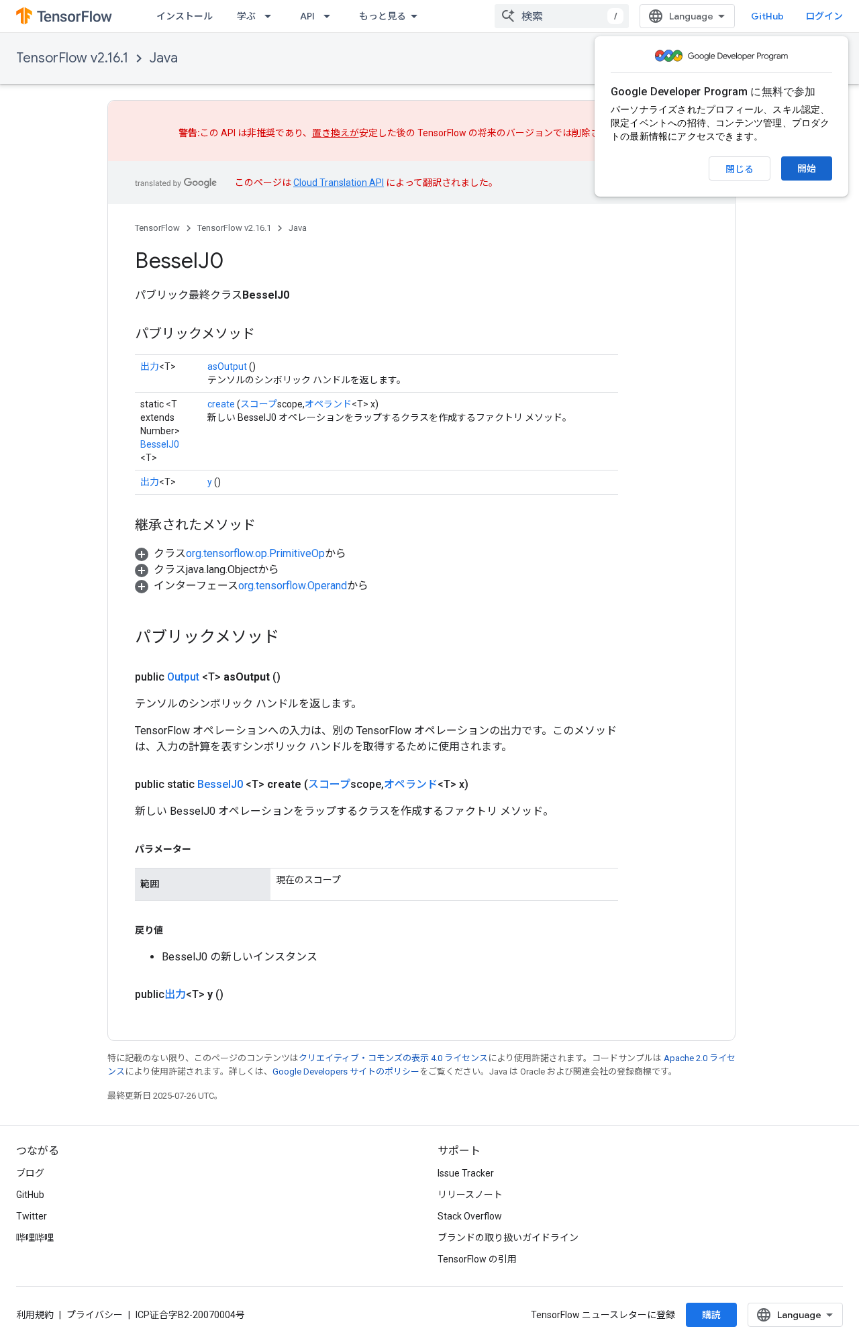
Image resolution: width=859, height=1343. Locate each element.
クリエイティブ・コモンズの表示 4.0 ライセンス (393, 1058)
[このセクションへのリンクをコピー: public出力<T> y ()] (239, 995)
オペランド (328, 404)
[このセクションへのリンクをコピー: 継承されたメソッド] (269, 526)
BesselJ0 (159, 444)
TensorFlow (157, 228)
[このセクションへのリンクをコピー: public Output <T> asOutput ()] (296, 677)
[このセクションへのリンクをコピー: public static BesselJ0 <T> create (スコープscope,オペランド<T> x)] (484, 785)
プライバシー (94, 1314)
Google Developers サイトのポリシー (345, 1071)
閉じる (739, 169)
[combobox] (562, 16)
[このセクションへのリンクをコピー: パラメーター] (204, 849)
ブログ (30, 1173)
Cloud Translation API (338, 182)
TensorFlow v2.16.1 (72, 58)
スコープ (258, 404)
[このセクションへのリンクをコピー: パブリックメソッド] (268, 335)
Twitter (31, 1216)
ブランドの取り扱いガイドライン (508, 1237)
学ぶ (246, 16)
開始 (806, 168)
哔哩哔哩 (35, 1237)
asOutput (227, 366)
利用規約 (35, 1314)
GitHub (767, 16)
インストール (184, 16)
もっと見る (382, 16)
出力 (149, 366)
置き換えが (335, 133)
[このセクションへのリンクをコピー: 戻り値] (176, 930)
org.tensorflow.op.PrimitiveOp (255, 553)
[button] (240, 553)
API (307, 16)
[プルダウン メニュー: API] (331, 16)
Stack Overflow (470, 1216)
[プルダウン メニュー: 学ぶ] (272, 16)
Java (164, 58)
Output (183, 676)
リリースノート (470, 1194)
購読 (711, 1315)
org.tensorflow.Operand (292, 585)
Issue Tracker (466, 1173)
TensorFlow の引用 (477, 1259)
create (221, 404)
